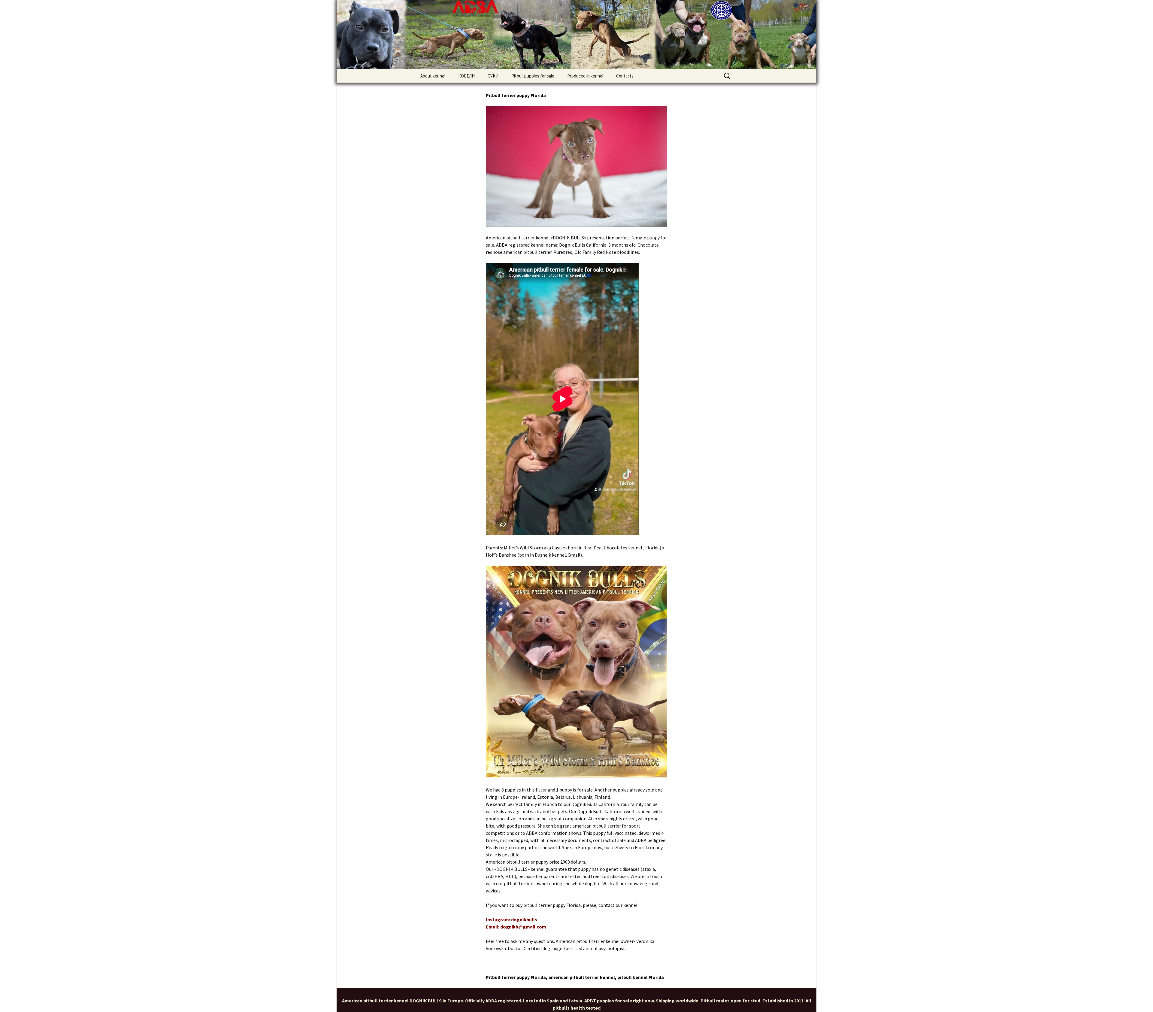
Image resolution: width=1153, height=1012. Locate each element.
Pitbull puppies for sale (532, 76)
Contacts (625, 76)
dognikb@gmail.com (523, 927)
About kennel (432, 76)
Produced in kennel (585, 76)
